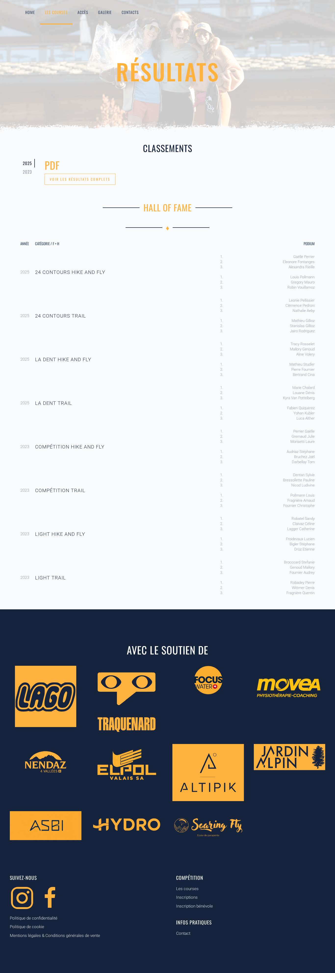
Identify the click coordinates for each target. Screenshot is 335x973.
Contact (183, 933)
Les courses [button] (56, 12)
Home (30, 12)
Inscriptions (187, 897)
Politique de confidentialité (33, 918)
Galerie (105, 12)
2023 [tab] (27, 172)
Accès (82, 12)
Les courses (187, 888)
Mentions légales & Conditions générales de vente (55, 935)
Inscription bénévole (194, 906)
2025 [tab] (27, 163)
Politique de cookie (27, 926)
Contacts (130, 12)
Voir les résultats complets (80, 179)
